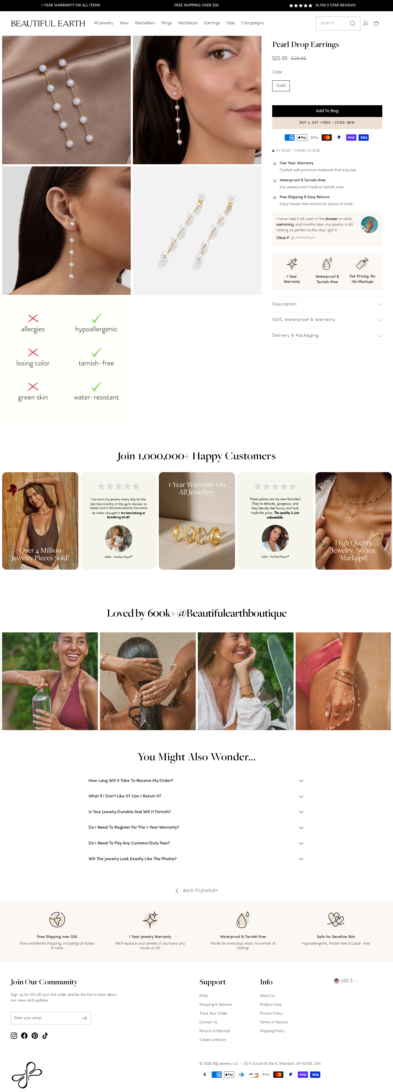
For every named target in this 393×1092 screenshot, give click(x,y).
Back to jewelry (200, 891)
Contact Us (208, 1022)
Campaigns (252, 23)
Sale (230, 23)
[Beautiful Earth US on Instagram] (14, 1035)
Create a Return (212, 1040)
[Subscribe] (84, 1018)
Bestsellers (145, 23)
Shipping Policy (272, 1031)
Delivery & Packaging (295, 336)
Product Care (271, 1005)
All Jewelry (103, 23)
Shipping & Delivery (215, 1005)
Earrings (212, 23)
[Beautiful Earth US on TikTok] (45, 1035)
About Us (267, 996)
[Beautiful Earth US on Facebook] (24, 1035)
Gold (281, 86)
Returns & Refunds (214, 1031)
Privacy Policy (271, 1013)
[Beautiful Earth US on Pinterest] (35, 1035)
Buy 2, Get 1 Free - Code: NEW (327, 122)
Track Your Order (213, 1013)
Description (284, 304)
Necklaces (188, 23)
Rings (166, 23)
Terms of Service (274, 1022)
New (124, 23)
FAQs (203, 996)
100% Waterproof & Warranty (303, 320)
